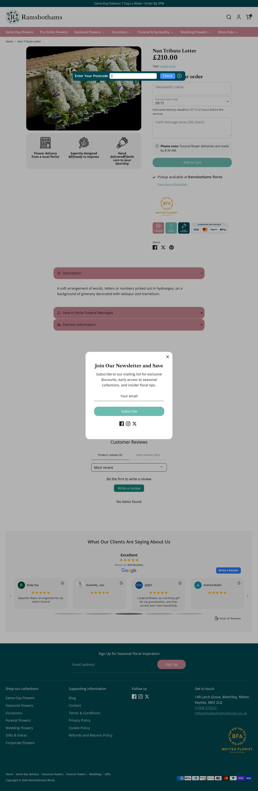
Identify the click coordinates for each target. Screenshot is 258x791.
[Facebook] (121, 423)
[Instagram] (128, 423)
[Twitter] (134, 423)
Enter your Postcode (91, 76)
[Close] (167, 357)
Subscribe (129, 411)
